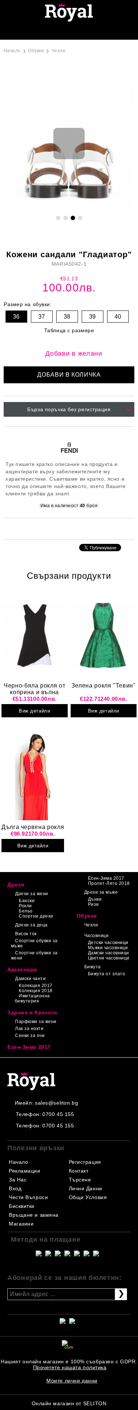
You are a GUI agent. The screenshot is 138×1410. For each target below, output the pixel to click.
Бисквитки (22, 1206)
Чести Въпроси (28, 1197)
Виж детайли (34, 711)
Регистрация (85, 1162)
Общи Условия (88, 1197)
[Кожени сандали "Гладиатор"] (69, 206)
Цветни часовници (109, 958)
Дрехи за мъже (101, 892)
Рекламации (24, 1171)
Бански (27, 900)
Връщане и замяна (34, 1215)
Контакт (79, 1171)
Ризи (93, 904)
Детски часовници (108, 942)
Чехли (58, 50)
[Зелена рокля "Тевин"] (104, 635)
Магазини (21, 1224)
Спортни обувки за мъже (34, 943)
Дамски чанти (30, 978)
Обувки (36, 50)
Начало (12, 50)
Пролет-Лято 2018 (109, 883)
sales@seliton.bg (56, 1103)
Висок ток (25, 933)
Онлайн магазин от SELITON (69, 1403)
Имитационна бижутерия (32, 998)
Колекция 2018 (35, 990)
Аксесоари (22, 969)
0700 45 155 (58, 1114)
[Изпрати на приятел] (59, 528)
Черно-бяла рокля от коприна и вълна (34, 688)
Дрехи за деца (31, 925)
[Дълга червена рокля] (32, 776)
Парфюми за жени (35, 1021)
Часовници (96, 935)
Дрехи (16, 884)
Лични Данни (85, 1188)
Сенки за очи (30, 1035)
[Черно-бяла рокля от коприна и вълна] (34, 635)
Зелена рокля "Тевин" (103, 685)
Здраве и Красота (32, 1012)
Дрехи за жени (31, 893)
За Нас (17, 1180)
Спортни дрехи (36, 916)
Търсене (80, 1180)
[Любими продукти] (60, 32)
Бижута (92, 966)
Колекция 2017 (35, 985)
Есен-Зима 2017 (106, 878)
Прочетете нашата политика (70, 1367)
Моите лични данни (72, 1381)
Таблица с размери (69, 330)
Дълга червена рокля (32, 827)
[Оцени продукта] (77, 528)
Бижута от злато (106, 973)
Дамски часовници (108, 952)
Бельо (25, 911)
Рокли (25, 905)
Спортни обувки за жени (34, 955)
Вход (15, 1188)
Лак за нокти (29, 1028)
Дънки (95, 899)
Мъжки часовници (108, 947)
